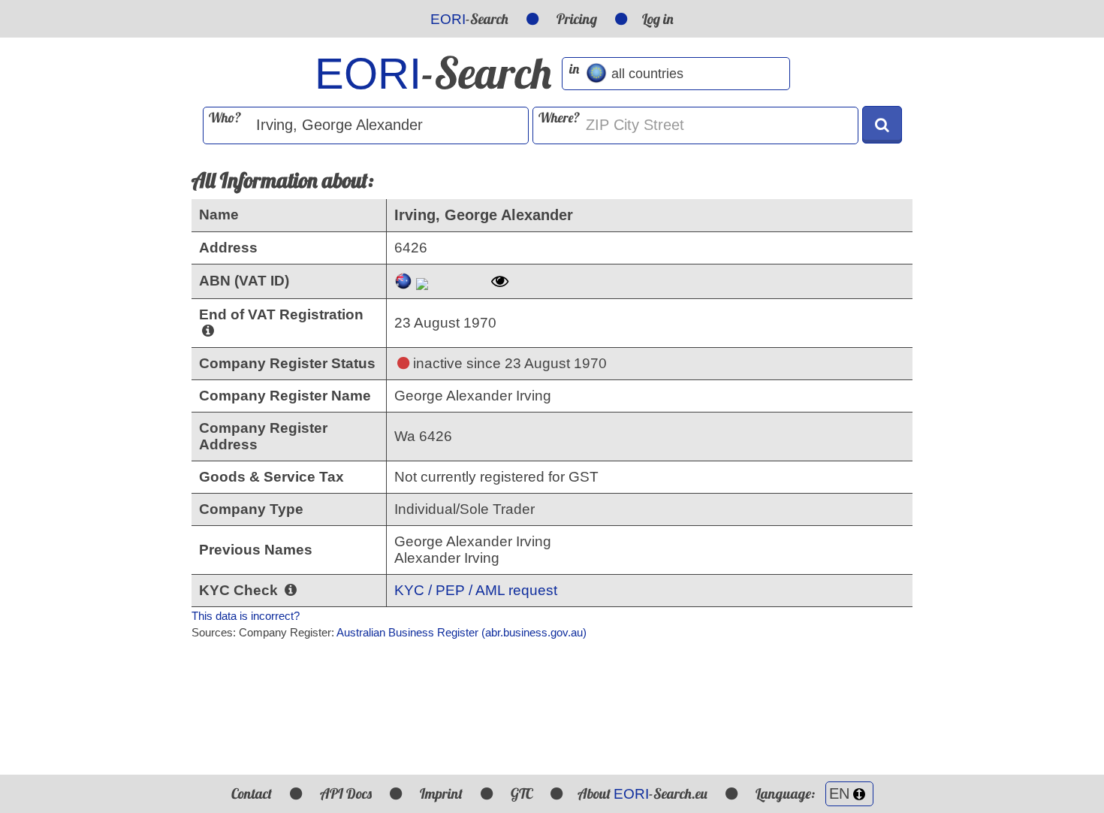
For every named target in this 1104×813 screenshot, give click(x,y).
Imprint (441, 793)
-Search (469, 19)
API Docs (346, 793)
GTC (521, 793)
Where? (559, 117)
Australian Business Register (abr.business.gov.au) (461, 632)
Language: (787, 793)
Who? (225, 117)
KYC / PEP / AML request (475, 590)
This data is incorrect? (246, 615)
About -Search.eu (642, 793)
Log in (658, 19)
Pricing (577, 19)
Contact (251, 793)
